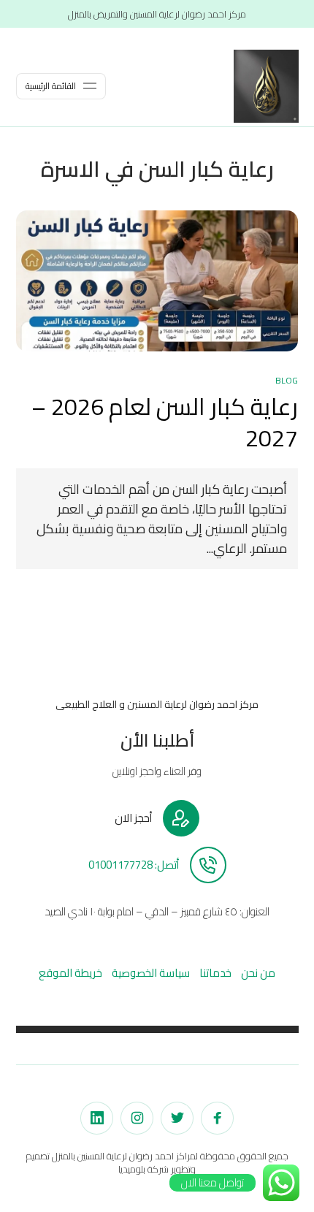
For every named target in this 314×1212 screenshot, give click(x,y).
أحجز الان (133, 818)
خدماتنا (215, 972)
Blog (286, 380)
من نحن (258, 972)
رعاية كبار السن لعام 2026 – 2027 (164, 422)
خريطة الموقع (70, 972)
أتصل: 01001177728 (133, 865)
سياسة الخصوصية (151, 972)
